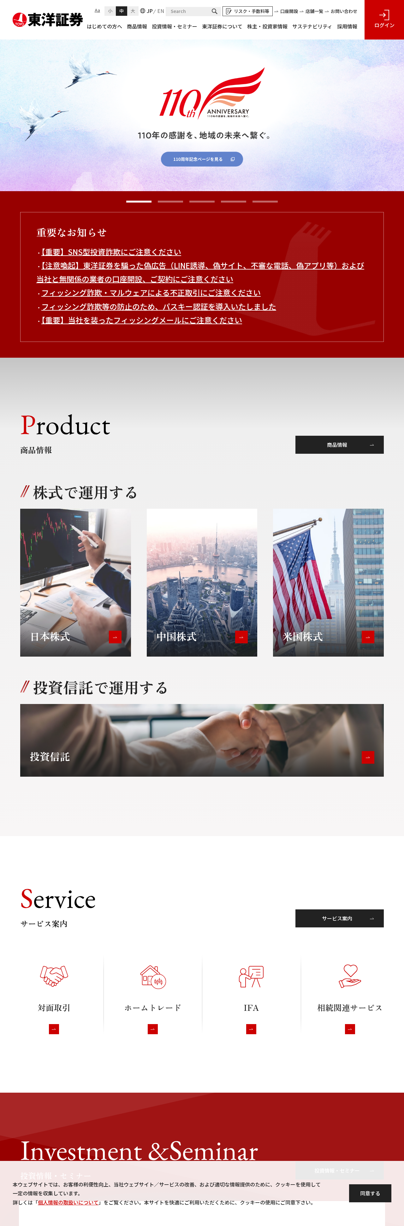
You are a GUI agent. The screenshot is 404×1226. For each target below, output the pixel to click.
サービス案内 (337, 918)
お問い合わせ (344, 11)
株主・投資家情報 (267, 26)
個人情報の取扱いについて (68, 1202)
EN (160, 11)
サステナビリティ (312, 26)
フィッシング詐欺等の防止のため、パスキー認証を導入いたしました (158, 306)
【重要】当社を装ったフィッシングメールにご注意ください (141, 319)
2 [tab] (170, 202)
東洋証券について (222, 26)
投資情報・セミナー (174, 26)
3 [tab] (202, 202)
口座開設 (289, 11)
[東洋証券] (48, 17)
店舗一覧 (314, 11)
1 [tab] (139, 202)
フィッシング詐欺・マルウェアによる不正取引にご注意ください (151, 292)
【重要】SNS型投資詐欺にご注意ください (111, 251)
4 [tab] (233, 202)
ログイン (384, 25)
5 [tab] (265, 202)
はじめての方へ (104, 26)
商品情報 (137, 26)
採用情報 (347, 26)
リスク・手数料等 (251, 11)
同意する (370, 1193)
